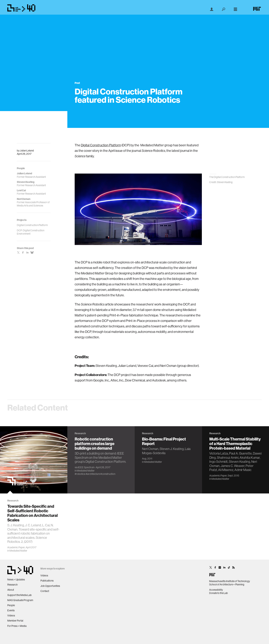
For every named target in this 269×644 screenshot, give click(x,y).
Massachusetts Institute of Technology (229, 581)
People (11, 605)
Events (11, 610)
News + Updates (16, 579)
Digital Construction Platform (101, 145)
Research (12, 584)
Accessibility (216, 589)
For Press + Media (17, 626)
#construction (107, 474)
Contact (44, 591)
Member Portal (15, 620)
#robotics (80, 474)
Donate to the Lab (218, 593)
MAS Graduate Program (20, 600)
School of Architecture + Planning (226, 584)
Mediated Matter (18, 550)
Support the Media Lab (19, 595)
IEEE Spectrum (86, 467)
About (10, 589)
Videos (11, 615)
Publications (47, 580)
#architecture (93, 474)
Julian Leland (27, 150)
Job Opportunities (50, 586)
